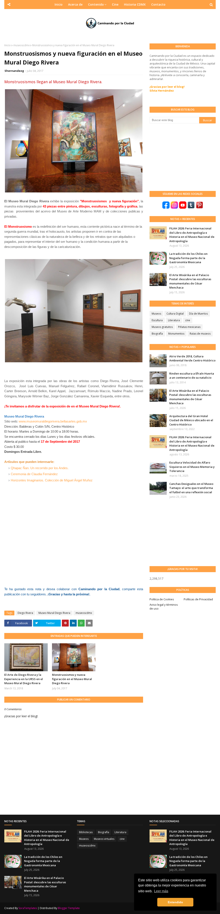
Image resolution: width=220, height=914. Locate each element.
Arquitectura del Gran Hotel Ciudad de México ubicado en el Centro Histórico (191, 420)
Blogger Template (69, 908)
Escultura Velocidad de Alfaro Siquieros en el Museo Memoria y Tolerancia (192, 467)
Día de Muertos (198, 313)
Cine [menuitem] (115, 4)
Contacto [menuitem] (158, 4)
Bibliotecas (86, 832)
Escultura (157, 320)
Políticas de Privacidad (198, 599)
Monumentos (176, 333)
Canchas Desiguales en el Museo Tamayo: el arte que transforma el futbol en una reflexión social (191, 488)
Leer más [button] (161, 891)
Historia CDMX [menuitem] (135, 4)
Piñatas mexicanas (189, 327)
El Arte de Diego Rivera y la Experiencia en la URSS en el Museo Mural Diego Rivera (23, 679)
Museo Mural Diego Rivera (54, 613)
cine (187, 320)
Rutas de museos (200, 333)
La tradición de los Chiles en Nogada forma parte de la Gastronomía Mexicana (188, 258)
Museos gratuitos (162, 327)
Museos (156, 313)
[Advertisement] (182, 157)
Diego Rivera (25, 613)
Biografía (157, 333)
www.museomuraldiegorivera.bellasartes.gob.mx (53, 421)
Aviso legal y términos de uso (164, 606)
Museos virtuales (104, 839)
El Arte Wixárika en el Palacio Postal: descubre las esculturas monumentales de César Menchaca (190, 281)
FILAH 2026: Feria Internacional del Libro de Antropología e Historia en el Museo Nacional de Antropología (191, 234)
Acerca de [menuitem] (75, 4)
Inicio (7, 45)
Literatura (174, 320)
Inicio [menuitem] (59, 4)
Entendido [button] (175, 902)
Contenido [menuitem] (96, 4)
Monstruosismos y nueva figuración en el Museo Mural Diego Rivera (72, 679)
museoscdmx (21, 45)
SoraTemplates (27, 908)
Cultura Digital (175, 313)
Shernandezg (14, 71)
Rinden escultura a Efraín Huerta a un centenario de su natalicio (191, 376)
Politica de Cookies (162, 599)
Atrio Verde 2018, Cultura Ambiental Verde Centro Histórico (192, 358)
